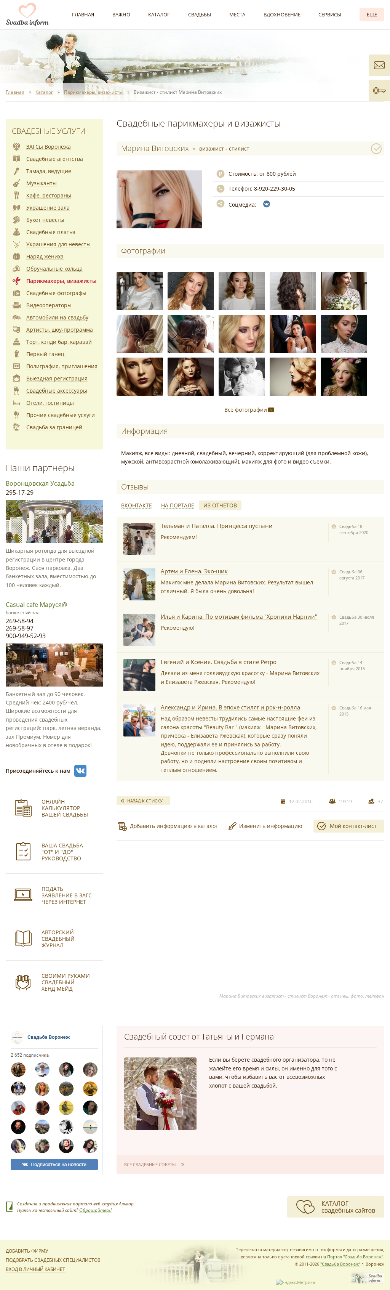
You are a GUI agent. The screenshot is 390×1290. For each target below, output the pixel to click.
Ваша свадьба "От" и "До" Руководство (62, 852)
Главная (83, 14)
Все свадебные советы (150, 1164)
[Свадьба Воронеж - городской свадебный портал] (367, 1282)
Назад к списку (145, 801)
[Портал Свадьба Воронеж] (27, 14)
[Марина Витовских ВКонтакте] (266, 204)
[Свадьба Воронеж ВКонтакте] (80, 771)
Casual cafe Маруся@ (36, 604)
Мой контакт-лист (353, 826)
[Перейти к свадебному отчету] (139, 539)
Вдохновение (282, 14)
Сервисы (329, 14)
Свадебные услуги (48, 131)
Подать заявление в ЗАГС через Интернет (67, 895)
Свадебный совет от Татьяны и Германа (199, 1036)
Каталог (159, 14)
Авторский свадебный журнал (58, 939)
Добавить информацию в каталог (174, 826)
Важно (121, 14)
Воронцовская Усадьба (40, 483)
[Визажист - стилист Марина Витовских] (140, 291)
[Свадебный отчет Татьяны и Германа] (160, 1093)
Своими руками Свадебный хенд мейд (66, 982)
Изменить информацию (270, 826)
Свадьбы (199, 14)
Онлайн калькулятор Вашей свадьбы (65, 808)
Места (237, 14)
